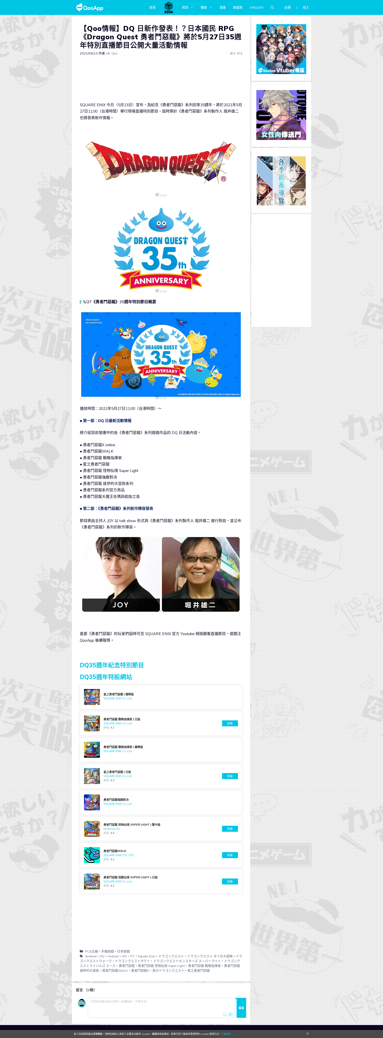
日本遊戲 (123, 951)
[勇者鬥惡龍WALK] (161, 855)
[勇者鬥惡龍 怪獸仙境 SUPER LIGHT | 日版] (161, 881)
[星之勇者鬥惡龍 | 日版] (161, 776)
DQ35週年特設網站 (106, 677)
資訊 (185, 7)
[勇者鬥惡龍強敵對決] (161, 802)
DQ (102, 956)
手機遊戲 (107, 951)
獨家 (204, 7)
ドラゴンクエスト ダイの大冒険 (210, 956)
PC (132, 956)
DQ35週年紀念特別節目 (112, 665)
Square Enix (146, 956)
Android (90, 956)
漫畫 (222, 7)
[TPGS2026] (168, 7)
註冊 (287, 7)
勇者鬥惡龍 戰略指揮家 (204, 966)
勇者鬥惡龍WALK (115, 971)
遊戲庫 (238, 7)
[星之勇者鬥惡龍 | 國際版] (161, 697)
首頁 (152, 7)
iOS (124, 956)
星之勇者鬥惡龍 (199, 971)
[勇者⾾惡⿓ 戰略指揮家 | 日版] (161, 723)
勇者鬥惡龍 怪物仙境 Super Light (161, 966)
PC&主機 (91, 951)
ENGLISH (256, 7)
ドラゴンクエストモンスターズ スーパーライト (187, 961)
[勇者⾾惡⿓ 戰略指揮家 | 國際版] (161, 750)
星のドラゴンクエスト (168, 971)
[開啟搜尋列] (272, 7)
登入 (306, 7)
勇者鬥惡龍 (127, 966)
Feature (113, 956)
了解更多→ (227, 1033)
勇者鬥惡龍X (140, 971)
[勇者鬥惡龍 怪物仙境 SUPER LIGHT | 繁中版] (161, 829)
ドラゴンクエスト (171, 956)
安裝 (230, 723)
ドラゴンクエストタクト (132, 961)
